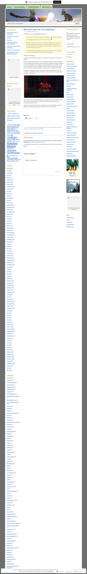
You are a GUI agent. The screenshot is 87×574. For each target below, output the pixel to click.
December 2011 (10, 285)
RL (12, 148)
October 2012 (10, 262)
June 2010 (9, 315)
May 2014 (9, 221)
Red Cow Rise (70, 117)
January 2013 (10, 255)
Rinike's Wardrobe (71, 119)
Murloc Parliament (71, 113)
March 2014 (9, 225)
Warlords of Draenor (11, 547)
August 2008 (10, 365)
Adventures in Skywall (72, 66)
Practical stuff (15, 139)
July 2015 (9, 200)
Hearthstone (10, 436)
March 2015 (9, 202)
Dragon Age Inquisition (12, 413)
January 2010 (10, 326)
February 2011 (10, 299)
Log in (68, 220)
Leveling (30, 128)
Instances (9, 445)
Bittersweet (9, 40)
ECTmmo (69, 86)
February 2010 (10, 324)
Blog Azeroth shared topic (13, 126)
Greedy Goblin (70, 96)
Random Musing (12, 145)
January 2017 (10, 182)
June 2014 (9, 218)
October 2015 (10, 198)
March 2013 (9, 251)
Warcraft (38, 128)
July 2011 (9, 296)
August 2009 (10, 338)
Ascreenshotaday (11, 126)
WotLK (17, 161)
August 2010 (10, 310)
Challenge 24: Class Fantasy (13, 50)
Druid (8, 129)
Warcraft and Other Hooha (73, 151)
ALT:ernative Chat (71, 68)
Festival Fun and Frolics (12, 131)
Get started (57, 2)
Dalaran (9, 410)
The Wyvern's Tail (71, 139)
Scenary (11, 150)
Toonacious (69, 146)
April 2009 (9, 347)
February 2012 (10, 280)
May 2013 (9, 248)
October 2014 (10, 209)
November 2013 (10, 234)
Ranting (9, 148)
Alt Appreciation (10, 389)
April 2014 (9, 223)
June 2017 (9, 177)
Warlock (9, 545)
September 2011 (11, 292)
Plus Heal (69, 56)
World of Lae (69, 153)
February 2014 (10, 228)
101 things (9, 377)
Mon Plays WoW (70, 110)
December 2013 (10, 232)
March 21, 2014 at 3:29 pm (38, 142)
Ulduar (8, 538)
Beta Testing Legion (11, 400)
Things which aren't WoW (12, 156)
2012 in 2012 (10, 384)
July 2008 (9, 368)
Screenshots (13, 153)
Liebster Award (10, 452)
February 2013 (10, 253)
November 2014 (10, 207)
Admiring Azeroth (70, 64)
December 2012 (10, 257)
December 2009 (10, 329)
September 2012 (11, 264)
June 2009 (9, 342)
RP (7, 509)
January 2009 (10, 354)
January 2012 (10, 283)
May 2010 (9, 317)
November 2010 (10, 303)
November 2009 (10, 331)
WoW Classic (10, 563)
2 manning (9, 124)
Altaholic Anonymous (71, 70)
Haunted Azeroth (11, 431)
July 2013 (9, 244)
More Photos (10, 120)
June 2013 (9, 246)
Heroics (8, 438)
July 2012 (9, 269)
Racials (8, 498)
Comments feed (70, 224)
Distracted (40, 133)
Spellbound (69, 122)
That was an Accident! (72, 132)
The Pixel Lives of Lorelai (72, 137)
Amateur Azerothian (71, 73)
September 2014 (11, 212)
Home (9, 7)
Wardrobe (9, 543)
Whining (13, 161)
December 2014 (10, 205)
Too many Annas (70, 144)
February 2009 (10, 352)
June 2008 (9, 370)
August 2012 (10, 267)
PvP (14, 141)
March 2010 (9, 322)
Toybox (8, 531)
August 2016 (10, 189)
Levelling (34, 128)
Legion (8, 133)
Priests (9, 141)
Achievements (16, 124)
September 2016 (11, 186)
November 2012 (10, 260)
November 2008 (10, 358)
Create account (70, 217)
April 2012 (9, 276)
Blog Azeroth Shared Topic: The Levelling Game (39, 29)
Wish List (9, 554)
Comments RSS (19, 23)
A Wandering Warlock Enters (31, 133)
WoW (42, 128)
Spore (8, 518)
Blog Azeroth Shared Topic (56, 127)
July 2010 (9, 313)
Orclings (9, 475)
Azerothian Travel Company (13, 396)
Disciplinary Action (71, 83)
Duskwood (26, 128)
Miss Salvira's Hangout (72, 106)
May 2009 (9, 345)
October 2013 (10, 237)
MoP (8, 135)
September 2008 (11, 363)
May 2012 (9, 273)
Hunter (13, 131)
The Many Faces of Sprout (13, 523)
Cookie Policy (50, 571)
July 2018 (9, 170)
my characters (12, 136)
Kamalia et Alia (70, 103)
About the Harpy (19, 7)
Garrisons (9, 424)
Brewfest (9, 408)
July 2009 (9, 340)
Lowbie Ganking (10, 456)
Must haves (9, 470)
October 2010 (10, 306)
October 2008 (10, 361)
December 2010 (10, 301)
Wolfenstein (9, 557)
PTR (8, 488)
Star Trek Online (10, 521)
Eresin (68, 92)
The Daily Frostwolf (71, 135)
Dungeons (9, 417)
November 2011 (10, 287)
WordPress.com (70, 226)
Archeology (9, 391)
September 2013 (11, 239)
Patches (9, 139)
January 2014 (10, 230)
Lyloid (8, 459)
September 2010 (11, 308)
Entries (12, 23)
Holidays (9, 440)
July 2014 (9, 216)
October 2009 (10, 333)
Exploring (12, 129)
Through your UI (10, 529)
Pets (8, 479)
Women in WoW (10, 559)
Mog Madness (10, 463)
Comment (57, 171)
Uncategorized (10, 159)
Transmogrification (12, 158)
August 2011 (10, 294)
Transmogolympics (11, 534)
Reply (25, 146)
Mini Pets (17, 133)
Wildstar (9, 552)
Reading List (10, 505)
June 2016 (9, 193)
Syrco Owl (69, 130)
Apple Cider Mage (71, 75)
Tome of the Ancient (71, 142)
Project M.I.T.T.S (10, 486)
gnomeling (9, 426)
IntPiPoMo (18, 131)
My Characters (46, 7)
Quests (17, 141)
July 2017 (9, 175)
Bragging (9, 406)
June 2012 (9, 271)
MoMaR (68, 108)
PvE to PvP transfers (11, 491)
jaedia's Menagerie (71, 101)
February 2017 (10, 179)
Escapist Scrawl (70, 94)
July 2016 (9, 191)
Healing (9, 433)
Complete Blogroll (33, 7)
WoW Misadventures (71, 155)
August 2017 (10, 172)
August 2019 (10, 168)
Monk (8, 466)
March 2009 (9, 349)
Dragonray (32, 55)
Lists (12, 133)
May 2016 (9, 195)
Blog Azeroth (38, 34)
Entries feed (69, 222)
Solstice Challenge (11, 516)
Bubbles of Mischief (71, 77)
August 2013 (10, 241)
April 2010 (9, 319)
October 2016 (10, 184)
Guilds (8, 429)
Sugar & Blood (70, 124)
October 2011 (10, 290)
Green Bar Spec (70, 99)
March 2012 (9, 278)
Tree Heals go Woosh (72, 148)
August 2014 (10, 214)
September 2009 (11, 335)
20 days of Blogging (11, 382)
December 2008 (10, 356)
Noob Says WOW (71, 115)
